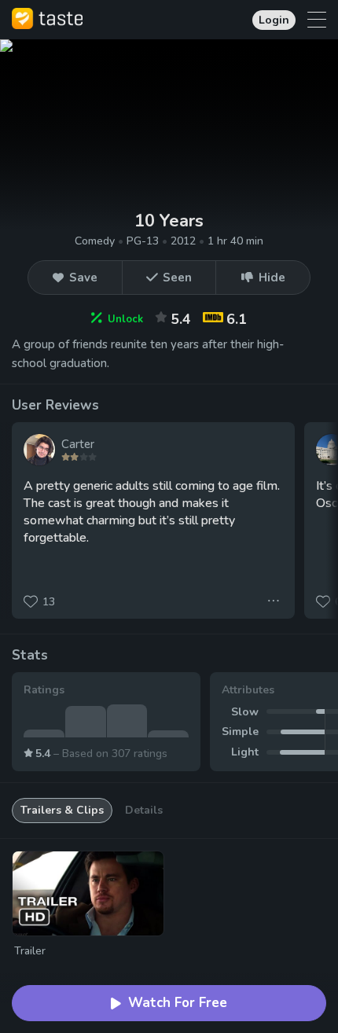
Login (274, 20)
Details (144, 810)
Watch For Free (177, 1003)
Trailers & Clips (62, 810)
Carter (77, 444)
